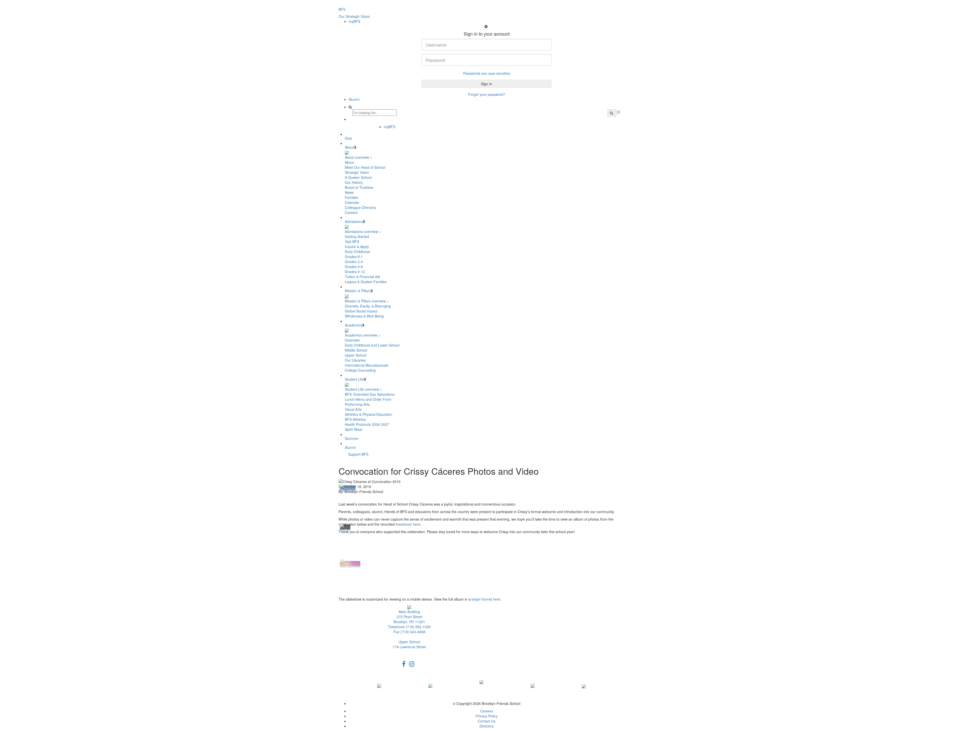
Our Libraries (355, 360)
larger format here (485, 599)
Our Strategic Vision (354, 16)
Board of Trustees (359, 187)
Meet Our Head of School (365, 167)
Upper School (355, 355)
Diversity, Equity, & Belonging (368, 305)
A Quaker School (358, 177)
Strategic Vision (357, 172)
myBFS (354, 21)
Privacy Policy (487, 715)
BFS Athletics (355, 419)
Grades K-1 (354, 256)
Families (351, 197)
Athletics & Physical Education (368, 414)
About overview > (358, 157)
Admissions (354, 221)
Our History (354, 182)
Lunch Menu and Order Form (368, 399)
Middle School (356, 350)
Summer (351, 438)
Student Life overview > (363, 389)
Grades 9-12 (355, 271)
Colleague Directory (360, 207)
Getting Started (357, 236)
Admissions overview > (363, 231)
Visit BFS (352, 241)
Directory (486, 725)
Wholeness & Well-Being (364, 315)
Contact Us (486, 720)
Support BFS (358, 454)
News (349, 192)
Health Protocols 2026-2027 (367, 424)
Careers (351, 212)
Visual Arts (353, 409)
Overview (352, 340)
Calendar (352, 202)
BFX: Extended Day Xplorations (370, 394)
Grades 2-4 (354, 261)
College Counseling (360, 370)
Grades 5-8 (354, 266)
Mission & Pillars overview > (367, 300)
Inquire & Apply (357, 246)
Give (348, 138)
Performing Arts (357, 404)
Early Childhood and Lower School (372, 345)
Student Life (354, 379)
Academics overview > (362, 335)
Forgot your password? (486, 94)
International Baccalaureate (366, 365)
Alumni (354, 99)
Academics (353, 325)
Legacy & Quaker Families (366, 281)
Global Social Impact (361, 310)
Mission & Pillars (358, 290)
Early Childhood (357, 251)
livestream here (408, 524)
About (349, 147)
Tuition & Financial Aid (362, 276)
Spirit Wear (353, 429)
